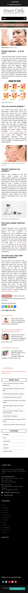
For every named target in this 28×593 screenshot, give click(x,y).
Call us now (6, 296)
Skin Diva (4, 47)
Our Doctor (6, 510)
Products (5, 520)
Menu (4, 18)
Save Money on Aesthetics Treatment (13, 397)
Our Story (5, 507)
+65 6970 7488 (14, 2)
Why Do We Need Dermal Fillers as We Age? (14, 393)
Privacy (5, 532)
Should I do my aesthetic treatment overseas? (14, 424)
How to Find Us (7, 515)
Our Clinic (5, 512)
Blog (5, 437)
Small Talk (6, 448)
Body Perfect (7, 441)
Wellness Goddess (8, 451)
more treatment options (9, 291)
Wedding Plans (7, 368)
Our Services (6, 517)
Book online (6, 527)
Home (4, 505)
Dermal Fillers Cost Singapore (11, 416)
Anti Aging (6, 434)
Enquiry (5, 525)
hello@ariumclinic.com (15, 4)
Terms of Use (6, 530)
